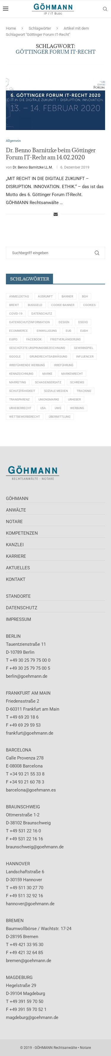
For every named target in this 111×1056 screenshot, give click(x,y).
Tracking (84, 390)
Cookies (89, 305)
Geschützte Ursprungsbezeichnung (37, 348)
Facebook (33, 339)
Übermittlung (59, 416)
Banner (67, 296)
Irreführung (63, 365)
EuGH (84, 330)
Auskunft (45, 296)
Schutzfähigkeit (22, 390)
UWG (58, 408)
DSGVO (83, 322)
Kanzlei (15, 544)
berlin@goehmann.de (26, 676)
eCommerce (18, 330)
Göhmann (17, 498)
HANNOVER (18, 863)
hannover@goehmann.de (30, 903)
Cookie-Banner (62, 305)
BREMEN (15, 920)
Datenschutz (41, 313)
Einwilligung (47, 330)
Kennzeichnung (21, 373)
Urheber (74, 399)
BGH (85, 296)
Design (64, 322)
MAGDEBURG (19, 977)
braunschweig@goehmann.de (35, 847)
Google (15, 356)
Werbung (77, 408)
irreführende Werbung (27, 365)
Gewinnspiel (83, 348)
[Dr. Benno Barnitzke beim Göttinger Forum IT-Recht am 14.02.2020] (55, 97)
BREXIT (14, 305)
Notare (14, 521)
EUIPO (13, 339)
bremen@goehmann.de (28, 960)
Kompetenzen (22, 533)
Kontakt (15, 579)
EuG (68, 330)
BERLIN (13, 636)
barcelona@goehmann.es (31, 790)
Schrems (77, 382)
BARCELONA (18, 750)
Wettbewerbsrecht (24, 416)
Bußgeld (35, 305)
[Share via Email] (56, 214)
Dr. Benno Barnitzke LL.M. (33, 167)
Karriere (16, 556)
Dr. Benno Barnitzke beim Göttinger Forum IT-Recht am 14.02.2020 (51, 154)
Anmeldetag (19, 296)
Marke (47, 373)
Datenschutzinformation (29, 322)
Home (11, 28)
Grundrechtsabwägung (48, 356)
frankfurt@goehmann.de (29, 733)
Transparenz (19, 399)
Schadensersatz (48, 382)
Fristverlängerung (65, 339)
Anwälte (16, 510)
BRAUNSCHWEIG (23, 807)
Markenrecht (72, 373)
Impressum (18, 619)
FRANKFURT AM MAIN (28, 693)
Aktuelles (18, 568)
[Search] (105, 8)
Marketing (17, 382)
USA (43, 408)
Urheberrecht (20, 408)
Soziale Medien (56, 390)
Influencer (85, 356)
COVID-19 (15, 313)
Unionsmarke (48, 399)
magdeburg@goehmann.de (32, 1017)
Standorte (18, 596)
